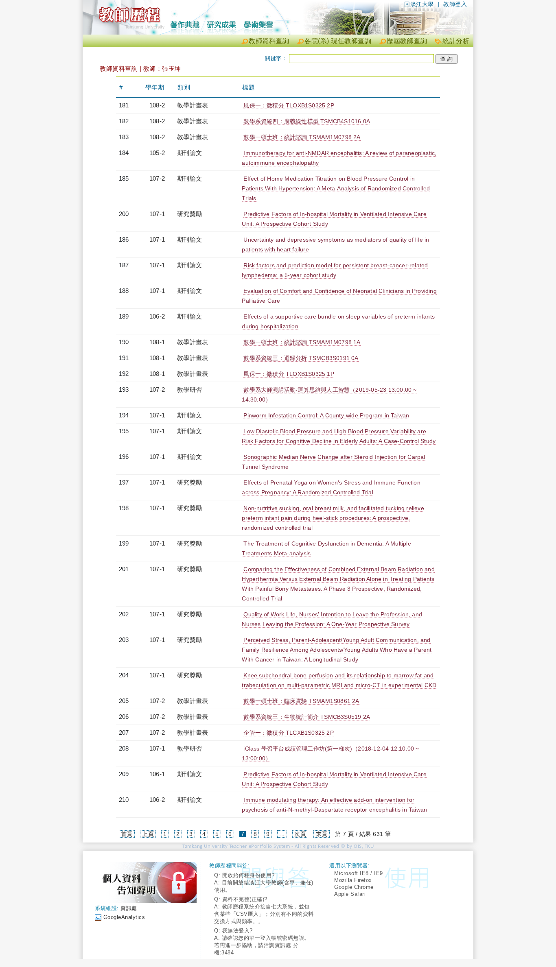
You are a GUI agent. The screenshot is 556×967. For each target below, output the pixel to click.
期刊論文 (189, 152)
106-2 (157, 316)
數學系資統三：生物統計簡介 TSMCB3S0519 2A (306, 717)
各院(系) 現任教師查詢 (337, 40)
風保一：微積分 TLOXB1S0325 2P (288, 105)
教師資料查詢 (269, 40)
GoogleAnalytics (124, 917)
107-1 (157, 213)
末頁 (322, 834)
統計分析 (455, 40)
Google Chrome (354, 887)
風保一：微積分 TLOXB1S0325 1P (288, 374)
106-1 (157, 774)
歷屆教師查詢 (407, 40)
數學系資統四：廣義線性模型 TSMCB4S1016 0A (306, 121)
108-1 (157, 341)
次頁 (300, 834)
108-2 (157, 105)
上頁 (148, 834)
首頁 (127, 834)
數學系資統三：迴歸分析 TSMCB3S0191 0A (300, 358)
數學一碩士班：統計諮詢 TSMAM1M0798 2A (301, 137)
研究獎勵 (189, 213)
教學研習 (189, 389)
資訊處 (128, 908)
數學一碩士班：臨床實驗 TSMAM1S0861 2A (301, 701)
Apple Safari (350, 894)
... (282, 834)
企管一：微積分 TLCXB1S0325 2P (288, 732)
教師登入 (455, 4)
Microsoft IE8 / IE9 (358, 873)
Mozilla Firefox (353, 880)
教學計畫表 (192, 105)
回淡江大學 (419, 4)
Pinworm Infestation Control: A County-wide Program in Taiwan (326, 415)
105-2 (157, 152)
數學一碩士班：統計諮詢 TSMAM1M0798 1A (301, 342)
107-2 (157, 178)
